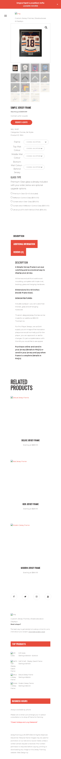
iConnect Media (34, 753)
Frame (17, 142)
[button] (46, 27)
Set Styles (29, 132)
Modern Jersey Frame (30, 567)
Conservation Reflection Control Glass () (30, 206)
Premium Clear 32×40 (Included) (25, 193)
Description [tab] (18, 236)
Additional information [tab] (24, 244)
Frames (22, 132)
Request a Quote (21, 122)
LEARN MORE (30, 5)
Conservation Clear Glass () (25, 201)
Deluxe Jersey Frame (30, 440)
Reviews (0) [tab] (18, 252)
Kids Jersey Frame (31, 504)
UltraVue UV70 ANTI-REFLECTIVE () (29, 210)
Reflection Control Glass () (25, 198)
